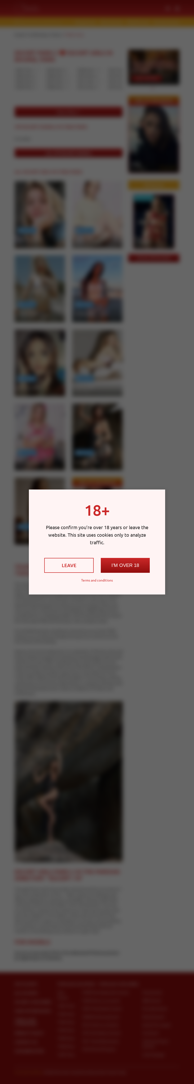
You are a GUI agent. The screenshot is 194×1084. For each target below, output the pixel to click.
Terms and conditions (97, 580)
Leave (69, 565)
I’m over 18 (125, 565)
